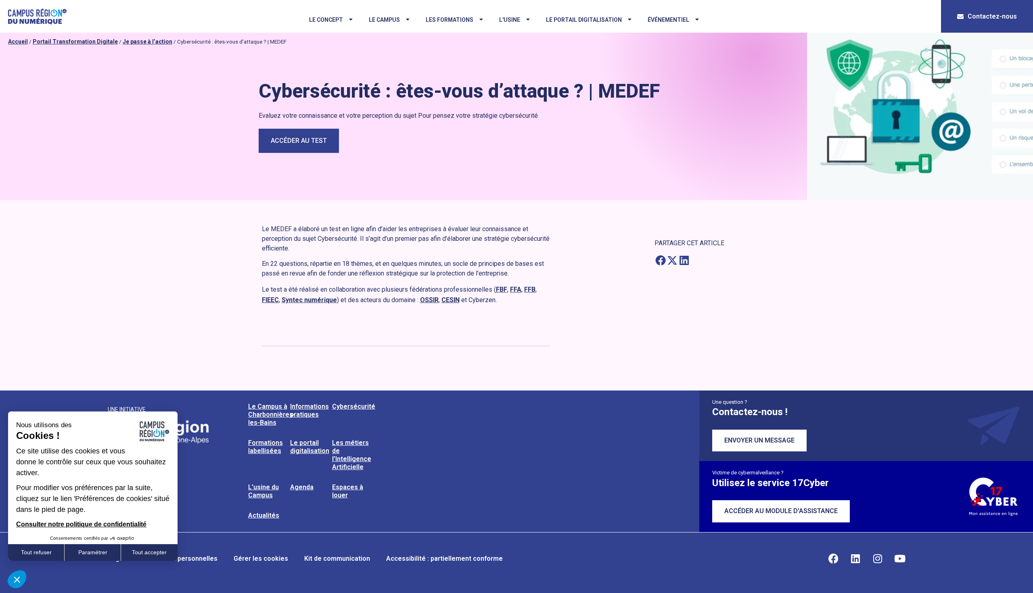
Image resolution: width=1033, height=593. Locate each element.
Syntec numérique (309, 300)
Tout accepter (149, 552)
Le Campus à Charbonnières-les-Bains (271, 414)
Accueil (18, 41)
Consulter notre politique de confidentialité (81, 524)
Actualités (263, 515)
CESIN (450, 300)
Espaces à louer (347, 491)
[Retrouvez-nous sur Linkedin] (855, 559)
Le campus (384, 20)
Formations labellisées (265, 447)
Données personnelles (182, 558)
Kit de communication (337, 558)
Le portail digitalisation (584, 20)
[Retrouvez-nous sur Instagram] (878, 559)
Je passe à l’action (147, 41)
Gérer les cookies (261, 558)
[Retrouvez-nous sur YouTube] (900, 559)
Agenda (302, 487)
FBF (501, 289)
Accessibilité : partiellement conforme (444, 558)
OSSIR (429, 300)
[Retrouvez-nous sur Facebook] (833, 559)
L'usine (509, 20)
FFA (515, 289)
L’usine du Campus (263, 491)
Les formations (449, 20)
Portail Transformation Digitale (75, 41)
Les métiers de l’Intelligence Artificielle (351, 455)
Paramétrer (92, 552)
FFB (529, 289)
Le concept (326, 20)
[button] (660, 260)
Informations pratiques (309, 410)
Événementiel (668, 20)
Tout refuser (36, 552)
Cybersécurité (353, 406)
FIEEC (270, 300)
